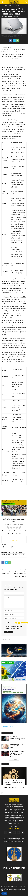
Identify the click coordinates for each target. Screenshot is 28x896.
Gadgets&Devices (16, 5)
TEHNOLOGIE (8, 5)
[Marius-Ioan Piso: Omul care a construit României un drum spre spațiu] (5, 746)
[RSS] (14, 832)
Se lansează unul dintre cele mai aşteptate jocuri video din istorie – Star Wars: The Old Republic (20, 574)
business (9, 552)
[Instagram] (10, 832)
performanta (14, 554)
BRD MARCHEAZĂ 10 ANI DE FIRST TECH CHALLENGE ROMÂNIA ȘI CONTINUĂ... (17, 753)
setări (18, 890)
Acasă (2, 5)
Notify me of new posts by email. (12, 628)
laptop (3, 554)
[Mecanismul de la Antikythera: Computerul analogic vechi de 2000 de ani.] (14, 776)
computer (15, 552)
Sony (20, 554)
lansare (20, 552)
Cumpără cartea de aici (7, 726)
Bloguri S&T (5, 764)
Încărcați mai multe (13, 759)
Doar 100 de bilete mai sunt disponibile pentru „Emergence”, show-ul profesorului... (18, 738)
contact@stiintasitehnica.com (14, 828)
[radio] (7, 527)
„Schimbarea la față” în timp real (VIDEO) (7, 572)
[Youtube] (22, 832)
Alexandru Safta (8, 16)
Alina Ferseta (7, 787)
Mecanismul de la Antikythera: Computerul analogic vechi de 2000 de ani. (13, 782)
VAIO (23, 554)
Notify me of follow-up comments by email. (14, 626)
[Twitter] (18, 832)
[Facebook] (5, 832)
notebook (8, 554)
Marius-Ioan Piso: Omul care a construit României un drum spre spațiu (18, 746)
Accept (4, 893)
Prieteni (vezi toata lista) (14, 868)
